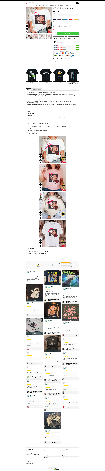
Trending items (55, 7)
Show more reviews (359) (52, 445)
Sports (47, 5)
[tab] (28, 89)
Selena (34, 113)
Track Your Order (64, 455)
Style (54, 13)
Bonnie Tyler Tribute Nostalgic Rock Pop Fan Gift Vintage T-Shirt (37, 254)
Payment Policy (64, 457)
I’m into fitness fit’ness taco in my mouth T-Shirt (59, 83)
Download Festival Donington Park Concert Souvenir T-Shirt (37, 253)
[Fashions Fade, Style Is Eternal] (30, 3)
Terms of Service (46, 459)
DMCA (63, 459)
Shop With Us (38, 5)
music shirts (37, 104)
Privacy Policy (46, 457)
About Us (45, 452)
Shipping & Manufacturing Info (36, 89)
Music (60, 7)
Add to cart (68, 33)
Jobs (55, 5)
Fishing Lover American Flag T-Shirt (73, 83)
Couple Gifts (67, 5)
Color (54, 17)
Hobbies (51, 5)
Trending (43, 5)
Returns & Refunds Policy (48, 455)
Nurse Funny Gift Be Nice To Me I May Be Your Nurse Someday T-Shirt (45, 83)
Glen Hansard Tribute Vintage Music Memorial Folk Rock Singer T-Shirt (38, 251)
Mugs (59, 5)
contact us (44, 134)
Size (54, 24)
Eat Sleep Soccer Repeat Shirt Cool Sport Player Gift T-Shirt (32, 83)
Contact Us (64, 452)
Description (28, 89)
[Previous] (27, 19)
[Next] (50, 19)
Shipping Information (65, 453)
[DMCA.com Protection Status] (56, 469)
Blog (44, 453)
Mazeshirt (28, 111)
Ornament (62, 5)
